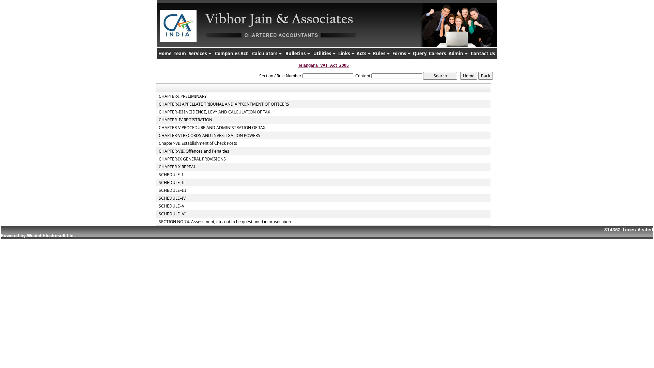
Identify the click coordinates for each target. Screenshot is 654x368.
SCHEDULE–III (172, 190)
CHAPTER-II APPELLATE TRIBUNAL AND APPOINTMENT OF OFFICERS (224, 104)
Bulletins (296, 53)
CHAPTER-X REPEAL (177, 167)
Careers (437, 53)
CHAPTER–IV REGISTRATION (185, 120)
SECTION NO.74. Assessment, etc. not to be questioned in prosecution (225, 222)
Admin (456, 53)
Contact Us (483, 53)
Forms (399, 53)
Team (180, 53)
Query (419, 53)
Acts (362, 53)
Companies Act (231, 53)
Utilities (322, 53)
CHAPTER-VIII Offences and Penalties (194, 151)
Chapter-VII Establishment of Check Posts (198, 143)
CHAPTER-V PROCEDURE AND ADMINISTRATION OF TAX (212, 128)
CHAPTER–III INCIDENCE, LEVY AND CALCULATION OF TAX (214, 112)
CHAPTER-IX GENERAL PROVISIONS (192, 159)
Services (198, 53)
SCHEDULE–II (172, 182)
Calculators (265, 53)
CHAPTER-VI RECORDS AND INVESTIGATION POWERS (209, 135)
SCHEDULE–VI (172, 214)
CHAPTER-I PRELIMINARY (183, 96)
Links (344, 53)
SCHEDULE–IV (172, 198)
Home (165, 53)
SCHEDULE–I (171, 175)
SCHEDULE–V (171, 206)
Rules (379, 53)
